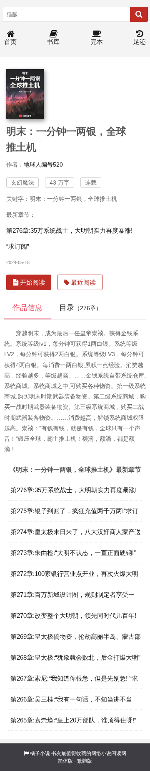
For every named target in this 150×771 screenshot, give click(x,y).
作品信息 (27, 307)
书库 (53, 41)
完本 (96, 41)
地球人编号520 (43, 164)
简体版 (65, 761)
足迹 (139, 41)
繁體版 (84, 761)
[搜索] (139, 14)
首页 (10, 41)
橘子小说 (40, 753)
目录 (80, 307)
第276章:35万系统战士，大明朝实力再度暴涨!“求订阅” (69, 238)
